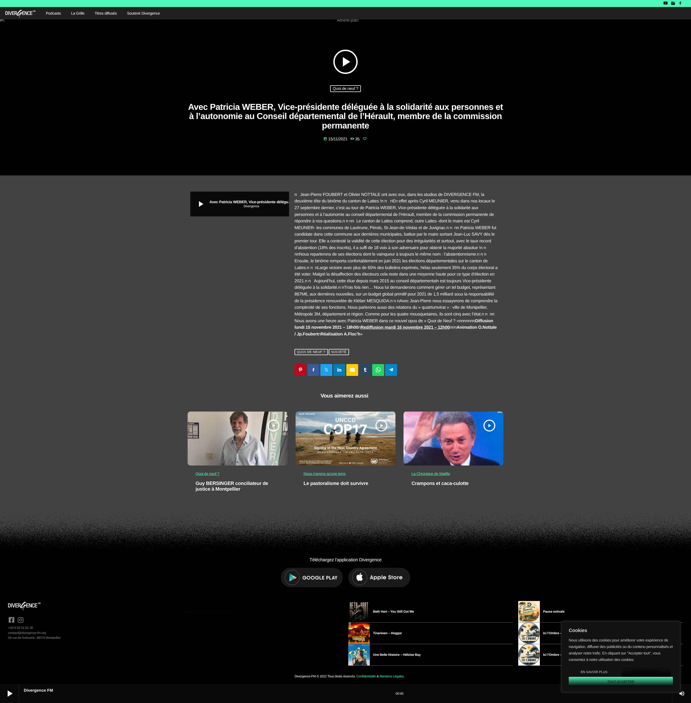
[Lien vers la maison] (20, 13)
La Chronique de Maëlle (431, 473)
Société (339, 352)
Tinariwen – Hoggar (387, 633)
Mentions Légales (392, 676)
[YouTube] (665, 3)
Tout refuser (646, 672)
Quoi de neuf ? (345, 88)
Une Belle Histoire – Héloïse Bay (397, 655)
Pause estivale (553, 611)
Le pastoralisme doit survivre (336, 483)
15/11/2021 (335, 139)
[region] (620, 657)
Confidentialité (366, 676)
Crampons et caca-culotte (440, 483)
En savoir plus (594, 672)
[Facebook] (680, 3)
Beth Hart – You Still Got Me (393, 611)
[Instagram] (673, 3)
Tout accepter (620, 682)
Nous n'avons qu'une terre (325, 473)
